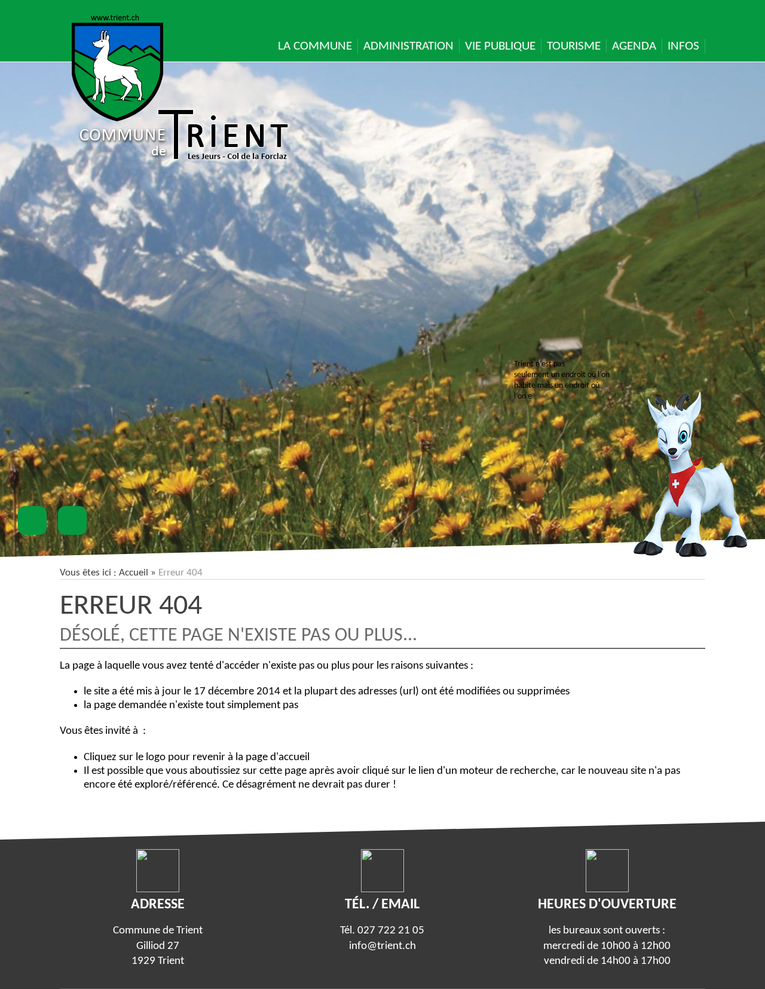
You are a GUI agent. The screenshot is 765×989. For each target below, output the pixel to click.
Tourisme (574, 46)
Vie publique (500, 46)
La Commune (315, 46)
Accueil (133, 573)
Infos (683, 46)
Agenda (634, 46)
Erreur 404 (131, 606)
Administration (408, 46)
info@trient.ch (382, 946)
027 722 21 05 (390, 930)
